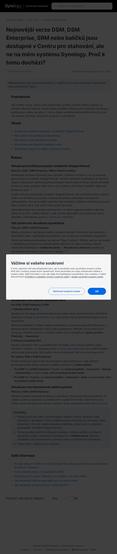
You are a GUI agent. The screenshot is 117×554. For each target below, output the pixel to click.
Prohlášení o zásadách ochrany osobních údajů (47, 276)
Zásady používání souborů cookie (87, 276)
